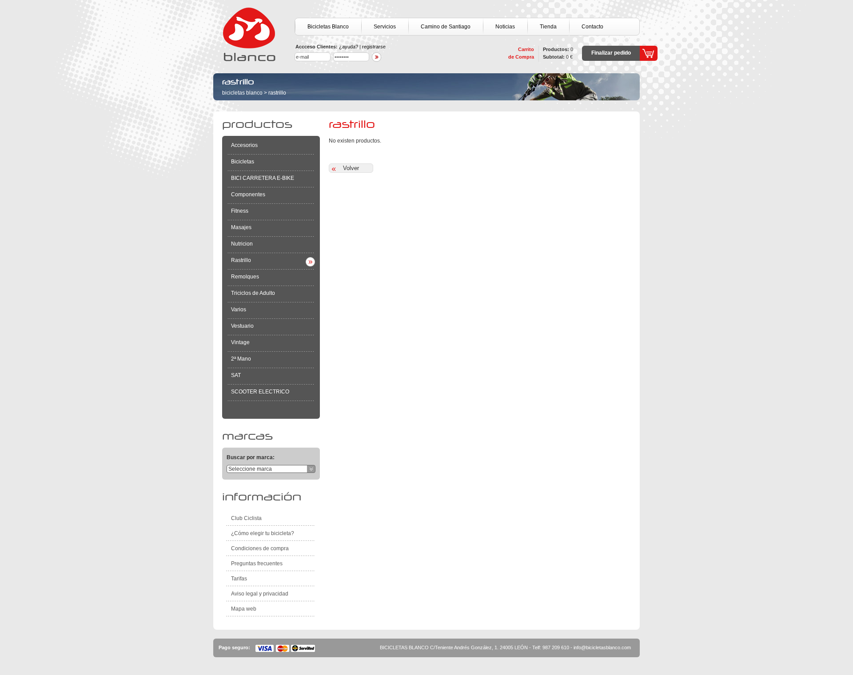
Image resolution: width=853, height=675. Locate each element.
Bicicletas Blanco (328, 27)
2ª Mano (241, 359)
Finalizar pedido (611, 53)
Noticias (505, 27)
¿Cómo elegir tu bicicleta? (262, 533)
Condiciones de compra (260, 548)
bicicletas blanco (242, 93)
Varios (238, 309)
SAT (236, 375)
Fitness (239, 211)
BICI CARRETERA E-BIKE (262, 178)
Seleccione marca (250, 469)
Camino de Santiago (445, 27)
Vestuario (242, 326)
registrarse (374, 46)
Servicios (385, 27)
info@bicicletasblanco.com (602, 647)
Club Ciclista (246, 518)
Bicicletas (242, 162)
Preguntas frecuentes (257, 563)
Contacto (592, 27)
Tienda (548, 27)
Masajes (241, 227)
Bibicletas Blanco (257, 34)
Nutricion (242, 244)
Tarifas (239, 579)
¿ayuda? (348, 46)
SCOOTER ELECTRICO (260, 392)
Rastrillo (277, 93)
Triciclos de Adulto (253, 293)
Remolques (245, 277)
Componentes (248, 194)
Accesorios (244, 145)
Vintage (240, 342)
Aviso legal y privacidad (259, 594)
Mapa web (243, 609)
